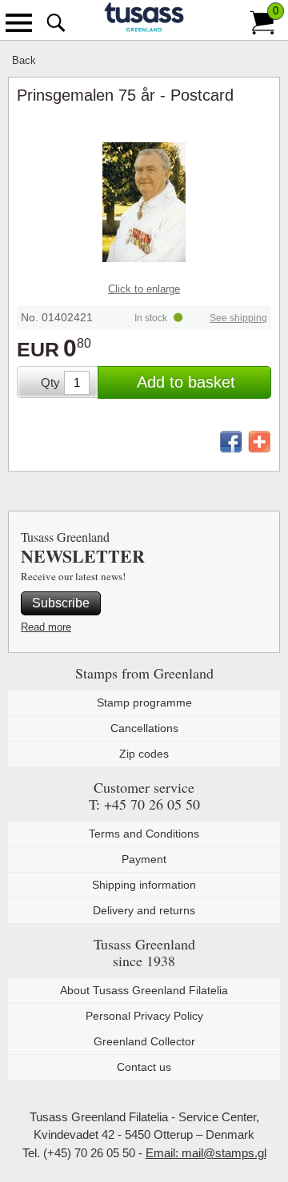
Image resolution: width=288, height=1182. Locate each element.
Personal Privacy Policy (144, 1015)
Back (24, 60)
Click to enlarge (144, 289)
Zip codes (144, 753)
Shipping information (144, 884)
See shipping (238, 318)
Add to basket (186, 382)
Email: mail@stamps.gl (206, 1153)
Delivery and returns (144, 910)
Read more (46, 627)
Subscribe (61, 603)
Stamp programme (144, 702)
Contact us (144, 1067)
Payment (144, 859)
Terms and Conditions (144, 833)
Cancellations (144, 728)
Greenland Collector (144, 1041)
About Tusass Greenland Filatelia (144, 990)
